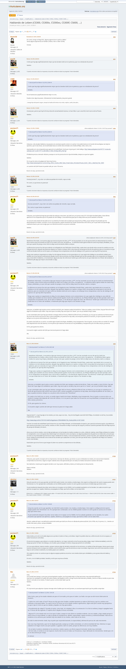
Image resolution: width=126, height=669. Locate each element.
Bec (11, 572)
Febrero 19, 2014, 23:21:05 (33, 176)
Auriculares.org (94, 11)
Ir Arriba (11, 649)
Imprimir (113, 31)
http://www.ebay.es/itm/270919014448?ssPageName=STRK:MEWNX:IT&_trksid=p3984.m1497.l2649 (55, 420)
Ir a (93, 656)
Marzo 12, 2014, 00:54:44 (32, 343)
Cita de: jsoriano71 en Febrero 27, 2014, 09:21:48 (41, 347)
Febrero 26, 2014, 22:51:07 (33, 237)
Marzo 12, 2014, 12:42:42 (32, 456)
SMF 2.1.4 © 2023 (12, 667)
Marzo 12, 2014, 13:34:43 (32, 479)
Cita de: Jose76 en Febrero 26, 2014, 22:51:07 (40, 277)
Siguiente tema (111, 27)
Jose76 (12, 59)
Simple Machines (20, 667)
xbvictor (13, 479)
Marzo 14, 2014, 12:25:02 (32, 533)
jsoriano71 (14, 128)
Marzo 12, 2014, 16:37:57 (32, 500)
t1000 (12, 79)
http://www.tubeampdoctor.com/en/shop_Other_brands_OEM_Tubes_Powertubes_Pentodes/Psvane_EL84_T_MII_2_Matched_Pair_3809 (65, 163)
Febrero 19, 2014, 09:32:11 (33, 79)
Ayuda (100, 667)
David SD (13, 37)
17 (33, 31)
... (23, 31)
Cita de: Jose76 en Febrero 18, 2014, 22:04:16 (40, 82)
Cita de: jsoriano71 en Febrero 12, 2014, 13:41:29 (41, 592)
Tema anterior (101, 27)
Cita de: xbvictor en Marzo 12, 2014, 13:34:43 (40, 504)
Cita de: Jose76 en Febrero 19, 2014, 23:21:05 (40, 200)
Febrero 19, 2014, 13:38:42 (33, 128)
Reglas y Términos (107, 667)
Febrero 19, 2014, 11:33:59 (33, 108)
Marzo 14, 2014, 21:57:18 (32, 572)
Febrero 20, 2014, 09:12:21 (33, 196)
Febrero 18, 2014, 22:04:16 (33, 59)
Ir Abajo (11, 31)
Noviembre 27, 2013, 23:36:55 (34, 36)
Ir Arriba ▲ (115, 667)
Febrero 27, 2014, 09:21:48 (33, 273)
